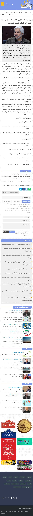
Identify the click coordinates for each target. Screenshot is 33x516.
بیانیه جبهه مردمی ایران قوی (16, 333)
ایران (10, 477)
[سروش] (11, 498)
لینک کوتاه (21, 192)
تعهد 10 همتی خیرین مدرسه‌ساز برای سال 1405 (21, 178)
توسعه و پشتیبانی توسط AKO (25, 508)
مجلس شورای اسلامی (27, 487)
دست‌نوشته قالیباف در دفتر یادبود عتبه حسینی (19, 269)
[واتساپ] (29, 189)
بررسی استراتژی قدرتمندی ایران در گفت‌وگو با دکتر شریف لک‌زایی (16, 21)
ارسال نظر (12, 232)
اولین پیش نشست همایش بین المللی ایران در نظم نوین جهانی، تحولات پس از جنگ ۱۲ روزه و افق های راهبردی (12, 319)
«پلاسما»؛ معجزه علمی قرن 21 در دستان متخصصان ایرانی (16, 244)
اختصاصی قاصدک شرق (22, 307)
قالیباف (15, 480)
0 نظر (11, 15)
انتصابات (26, 349)
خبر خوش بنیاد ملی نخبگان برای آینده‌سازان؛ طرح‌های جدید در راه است (16, 176)
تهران (9, 480)
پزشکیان (29, 477)
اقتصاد (30, 483)
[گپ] (9, 498)
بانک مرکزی (7, 483)
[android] (17, 498)
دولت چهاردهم (15, 483)
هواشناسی (23, 483)
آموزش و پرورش (17, 487)
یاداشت (27, 384)
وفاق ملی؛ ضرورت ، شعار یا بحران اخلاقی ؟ (13, 312)
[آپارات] (6, 498)
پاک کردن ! (5, 232)
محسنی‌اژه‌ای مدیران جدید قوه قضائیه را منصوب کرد (20, 174)
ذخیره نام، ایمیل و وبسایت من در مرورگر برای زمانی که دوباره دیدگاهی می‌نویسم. (22, 233)
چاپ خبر (6, 15)
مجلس (16, 477)
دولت (5, 477)
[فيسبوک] (23, 189)
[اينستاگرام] (3, 498)
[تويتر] (20, 189)
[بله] (14, 498)
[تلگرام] (26, 189)
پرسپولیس (22, 477)
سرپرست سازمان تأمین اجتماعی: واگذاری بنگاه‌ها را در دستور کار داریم (16, 185)
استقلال (21, 480)
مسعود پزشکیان (28, 480)
